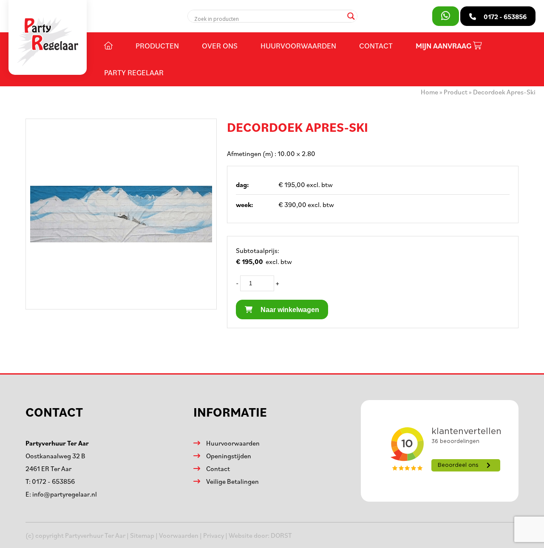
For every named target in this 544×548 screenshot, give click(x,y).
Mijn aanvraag (444, 46)
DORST (281, 535)
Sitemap (142, 535)
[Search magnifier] (351, 16)
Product (456, 92)
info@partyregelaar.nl (64, 494)
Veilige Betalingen (232, 481)
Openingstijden (228, 455)
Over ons (220, 45)
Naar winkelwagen (289, 309)
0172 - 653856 (53, 481)
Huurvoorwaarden (298, 45)
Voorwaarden (178, 535)
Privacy (213, 535)
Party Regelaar (134, 72)
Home (429, 92)
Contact (376, 45)
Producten (157, 45)
